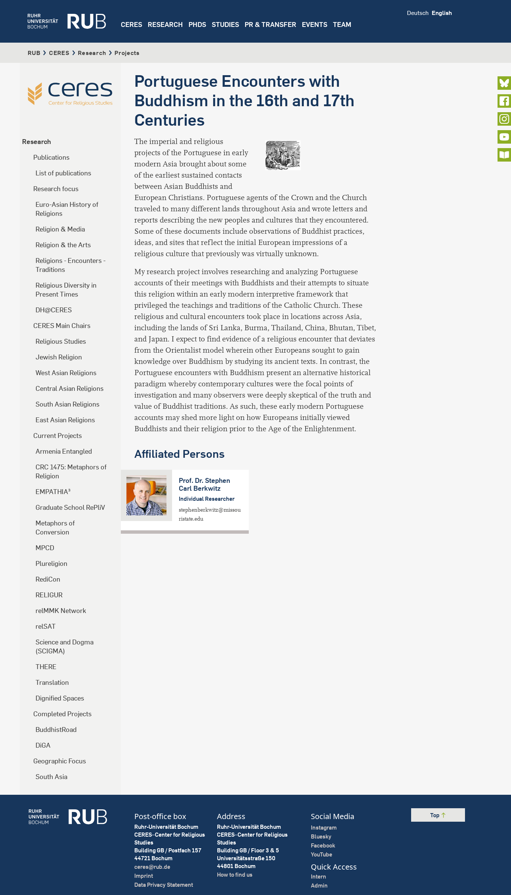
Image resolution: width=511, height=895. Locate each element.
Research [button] (165, 24)
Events (314, 24)
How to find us (235, 874)
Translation (52, 682)
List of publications (63, 173)
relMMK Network (61, 610)
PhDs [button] (197, 24)
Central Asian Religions (70, 388)
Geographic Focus (59, 761)
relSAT (46, 626)
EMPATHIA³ (53, 491)
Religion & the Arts (63, 244)
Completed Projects (62, 713)
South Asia (51, 776)
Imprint (143, 875)
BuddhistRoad (56, 729)
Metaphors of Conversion (55, 527)
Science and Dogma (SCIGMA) (65, 646)
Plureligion (51, 563)
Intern (318, 876)
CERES (131, 24)
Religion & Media (60, 229)
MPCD (45, 547)
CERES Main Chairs (62, 325)
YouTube (321, 854)
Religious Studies (61, 341)
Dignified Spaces (60, 698)
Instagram (324, 827)
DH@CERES (54, 310)
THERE (46, 666)
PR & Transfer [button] (270, 24)
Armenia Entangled (64, 451)
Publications (51, 157)
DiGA (43, 745)
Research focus (56, 188)
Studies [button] (225, 24)
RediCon (48, 579)
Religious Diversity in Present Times (66, 289)
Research (92, 52)
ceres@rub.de (152, 866)
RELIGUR (49, 595)
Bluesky (321, 836)
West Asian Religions (66, 372)
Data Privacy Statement (163, 884)
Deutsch (418, 12)
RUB (34, 52)
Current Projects (57, 435)
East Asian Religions (65, 420)
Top (435, 815)
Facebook (323, 845)
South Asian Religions (68, 404)
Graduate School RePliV (70, 507)
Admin (319, 885)
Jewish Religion (59, 357)
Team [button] (342, 24)
